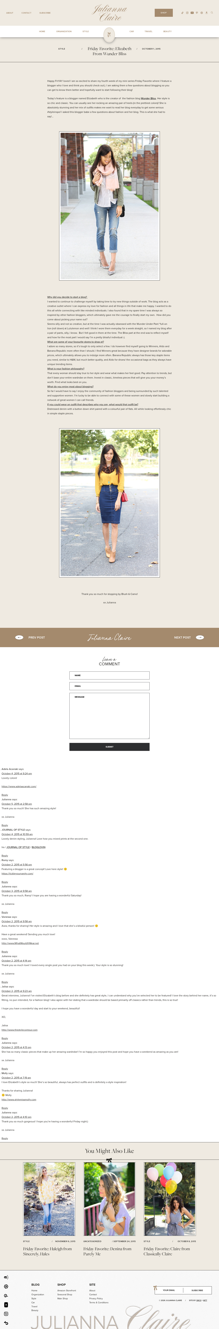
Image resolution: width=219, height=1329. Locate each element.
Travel (34, 1306)
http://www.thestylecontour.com (20, 1030)
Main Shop (62, 1298)
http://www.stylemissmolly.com (19, 1099)
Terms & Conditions (99, 1302)
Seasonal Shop (64, 1294)
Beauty (34, 1310)
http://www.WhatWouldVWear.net (20, 943)
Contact (26, 12)
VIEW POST (49, 1199)
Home (34, 1290)
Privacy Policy (96, 1298)
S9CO (198, 1300)
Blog (35, 1284)
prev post (37, 637)
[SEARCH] (212, 12)
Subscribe (45, 12)
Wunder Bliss (148, 98)
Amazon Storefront (66, 1290)
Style (33, 1298)
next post (182, 637)
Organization (37, 1294)
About (9, 12)
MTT (205, 1300)
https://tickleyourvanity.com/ (17, 873)
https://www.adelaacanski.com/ (19, 786)
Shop (61, 1284)
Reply (5, 795)
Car (33, 1302)
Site (92, 1284)
